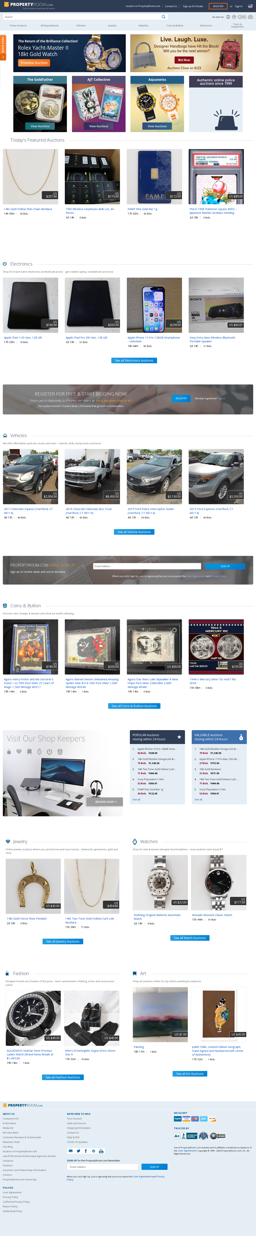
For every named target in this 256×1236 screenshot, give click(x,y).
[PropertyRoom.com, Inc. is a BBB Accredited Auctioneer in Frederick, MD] (186, 1135)
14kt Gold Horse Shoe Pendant (27, 918)
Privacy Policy (218, 576)
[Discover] (212, 1119)
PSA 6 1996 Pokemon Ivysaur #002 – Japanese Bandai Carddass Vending (213, 211)
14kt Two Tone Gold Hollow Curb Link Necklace (164, 769)
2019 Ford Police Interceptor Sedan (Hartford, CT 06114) (151, 511)
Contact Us (171, 6)
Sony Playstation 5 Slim (151, 779)
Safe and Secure (76, 1123)
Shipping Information (79, 1128)
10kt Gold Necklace (210, 769)
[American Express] (204, 1119)
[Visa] (187, 1119)
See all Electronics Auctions (134, 360)
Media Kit (8, 1128)
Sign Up (225, 566)
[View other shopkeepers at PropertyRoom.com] (63, 823)
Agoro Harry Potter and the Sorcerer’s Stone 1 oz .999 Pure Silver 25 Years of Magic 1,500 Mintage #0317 (29, 683)
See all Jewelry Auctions (62, 941)
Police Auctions (18, 25)
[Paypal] (178, 1119)
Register (218, 6)
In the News (9, 1123)
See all (136, 799)
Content (3, 47)
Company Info (11, 1118)
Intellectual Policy (12, 1211)
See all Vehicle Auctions (134, 532)
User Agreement (196, 576)
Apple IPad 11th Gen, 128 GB (23, 337)
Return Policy (10, 1206)
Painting (139, 1047)
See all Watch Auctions (190, 938)
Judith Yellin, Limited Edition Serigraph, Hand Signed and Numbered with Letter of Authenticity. (218, 1050)
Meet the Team (11, 1142)
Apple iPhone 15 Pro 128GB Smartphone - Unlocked (167, 749)
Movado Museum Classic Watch (212, 915)
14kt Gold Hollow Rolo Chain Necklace (28, 209)
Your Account (74, 1118)
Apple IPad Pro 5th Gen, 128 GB (86, 337)
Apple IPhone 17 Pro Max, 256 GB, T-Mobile (223, 759)
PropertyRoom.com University (20, 1179)
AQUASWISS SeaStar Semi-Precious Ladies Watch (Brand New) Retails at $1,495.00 (30, 1054)
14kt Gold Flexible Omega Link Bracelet (159, 759)
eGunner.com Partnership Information (24, 1170)
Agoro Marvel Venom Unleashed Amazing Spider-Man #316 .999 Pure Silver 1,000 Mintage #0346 (92, 683)
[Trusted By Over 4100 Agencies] (204, 1135)
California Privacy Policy (16, 1201)
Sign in (221, 398)
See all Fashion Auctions (63, 1077)
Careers (7, 1174)
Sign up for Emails (193, 6)
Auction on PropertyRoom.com (143, 6)
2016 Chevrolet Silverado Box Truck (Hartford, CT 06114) (89, 511)
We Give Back (10, 1132)
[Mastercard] (195, 1119)
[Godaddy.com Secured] (218, 1135)
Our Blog (8, 1146)
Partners (8, 1165)
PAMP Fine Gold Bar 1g (142, 209)
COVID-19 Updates (77, 1142)
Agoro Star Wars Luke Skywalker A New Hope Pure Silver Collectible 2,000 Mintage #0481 (153, 683)
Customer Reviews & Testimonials (22, 1137)
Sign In (238, 6)
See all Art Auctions (190, 1074)
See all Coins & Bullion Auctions (134, 706)
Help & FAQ (73, 1137)
